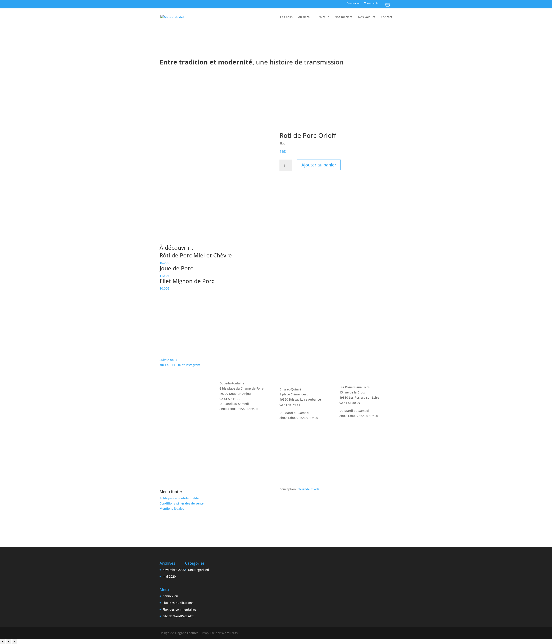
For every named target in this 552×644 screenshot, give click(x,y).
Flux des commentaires (179, 609)
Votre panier (372, 3)
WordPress (229, 633)
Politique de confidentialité (179, 498)
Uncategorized (198, 570)
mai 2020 (169, 576)
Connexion (353, 3)
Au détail (304, 17)
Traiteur (323, 17)
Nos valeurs (366, 17)
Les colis (286, 17)
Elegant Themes (186, 633)
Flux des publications (178, 603)
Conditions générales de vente (182, 503)
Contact (386, 17)
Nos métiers (343, 17)
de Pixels (308, 489)
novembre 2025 (174, 570)
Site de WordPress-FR (178, 616)
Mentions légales (172, 508)
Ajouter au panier (318, 165)
